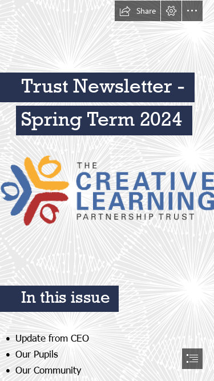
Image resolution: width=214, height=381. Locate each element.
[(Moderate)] (107, 190)
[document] (107, 190)
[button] (137, 11)
